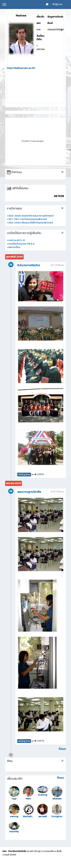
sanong (14, 816)
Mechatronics (28, 816)
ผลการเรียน (14, 247)
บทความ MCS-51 (16, 240)
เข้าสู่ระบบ (57, 4)
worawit (42, 816)
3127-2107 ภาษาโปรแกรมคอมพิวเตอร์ (27, 219)
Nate (28, 798)
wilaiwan (57, 798)
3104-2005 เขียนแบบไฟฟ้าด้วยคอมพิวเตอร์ (30, 222)
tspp (14, 798)
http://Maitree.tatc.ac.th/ (21, 68)
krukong (42, 795)
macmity (14, 831)
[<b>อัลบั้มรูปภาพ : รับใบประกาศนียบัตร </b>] (40, 286)
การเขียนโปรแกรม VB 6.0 (21, 244)
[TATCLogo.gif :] (21, 38)
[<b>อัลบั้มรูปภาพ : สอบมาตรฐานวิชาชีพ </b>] (40, 515)
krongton (57, 816)
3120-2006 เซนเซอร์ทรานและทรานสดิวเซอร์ (30, 216)
